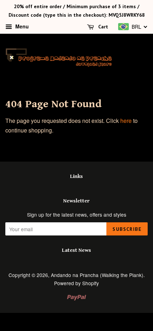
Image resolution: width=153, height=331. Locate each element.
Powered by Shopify (76, 283)
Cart (102, 26)
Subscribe (127, 229)
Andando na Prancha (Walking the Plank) (97, 274)
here (126, 120)
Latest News (76, 250)
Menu (21, 26)
